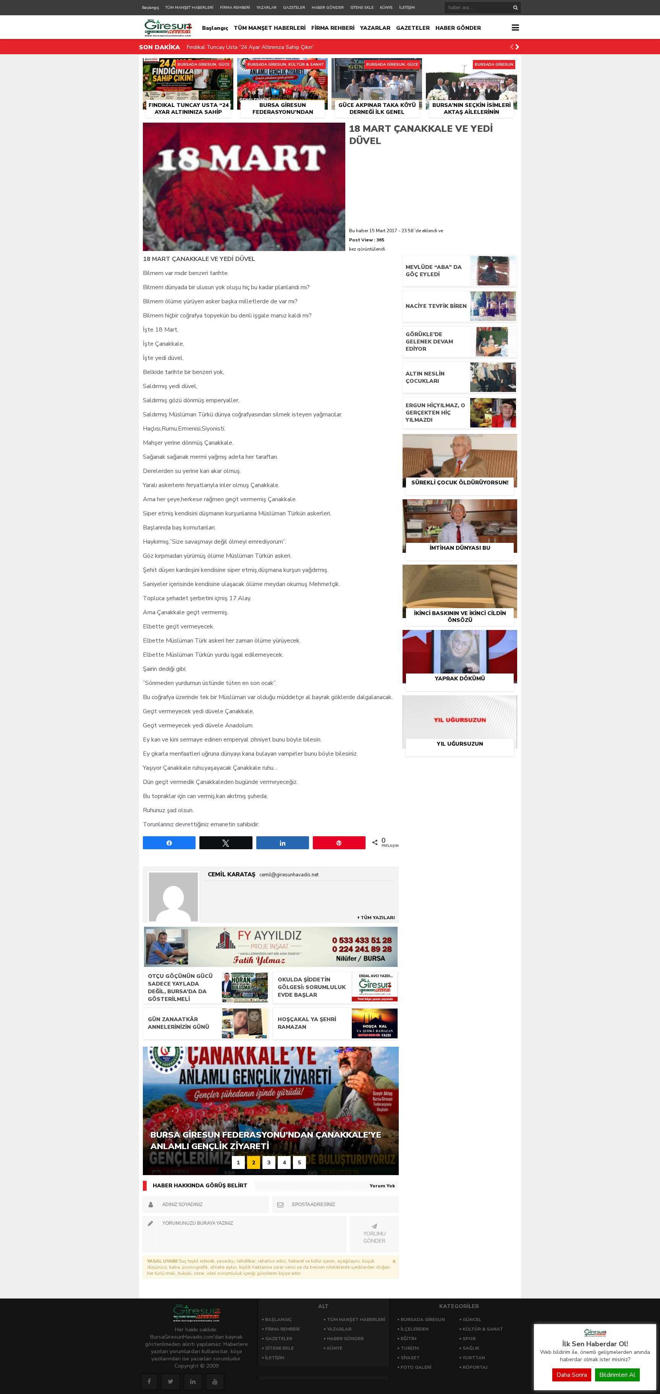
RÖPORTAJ (475, 1367)
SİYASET (410, 1358)
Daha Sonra (571, 1375)
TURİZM (410, 1348)
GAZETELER (294, 7)
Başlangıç (150, 7)
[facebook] (149, 1381)
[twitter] (170, 1381)
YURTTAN (474, 1358)
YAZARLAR (267, 7)
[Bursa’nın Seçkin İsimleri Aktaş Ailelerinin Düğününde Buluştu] (471, 67)
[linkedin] (193, 1381)
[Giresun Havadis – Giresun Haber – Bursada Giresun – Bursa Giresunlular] (595, 1335)
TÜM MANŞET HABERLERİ (189, 7)
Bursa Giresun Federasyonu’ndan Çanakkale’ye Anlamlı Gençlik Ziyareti (274, 47)
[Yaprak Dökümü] (460, 639)
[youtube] (215, 1381)
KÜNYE (386, 7)
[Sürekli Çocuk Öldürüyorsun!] (460, 443)
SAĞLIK (471, 1348)
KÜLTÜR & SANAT (483, 1329)
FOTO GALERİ (416, 1367)
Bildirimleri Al (617, 1375)
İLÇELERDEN (415, 1329)
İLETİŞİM (407, 7)
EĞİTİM (408, 1339)
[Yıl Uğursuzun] (460, 704)
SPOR (469, 1339)
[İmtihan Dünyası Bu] (460, 508)
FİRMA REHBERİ (235, 7)
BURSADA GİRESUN (423, 1319)
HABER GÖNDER (328, 7)
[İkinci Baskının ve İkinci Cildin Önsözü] (460, 573)
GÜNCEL (472, 1319)
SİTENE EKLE (362, 7)
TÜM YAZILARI (377, 918)
